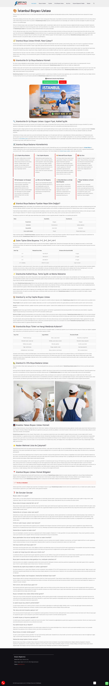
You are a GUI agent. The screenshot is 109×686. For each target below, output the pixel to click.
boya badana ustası (23, 138)
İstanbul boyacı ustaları (65, 151)
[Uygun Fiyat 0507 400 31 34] (20, 3)
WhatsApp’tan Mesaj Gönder (50, 82)
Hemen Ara (62, 82)
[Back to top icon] (94, 683)
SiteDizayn (38, 683)
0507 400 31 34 (21, 664)
